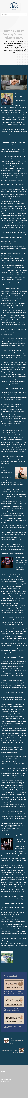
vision (14, 52)
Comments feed (6, 1079)
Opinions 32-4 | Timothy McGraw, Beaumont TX (11, 1009)
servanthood (17, 50)
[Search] (25, 14)
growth (6, 49)
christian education (10, 47)
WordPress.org (5, 1081)
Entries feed (4, 1077)
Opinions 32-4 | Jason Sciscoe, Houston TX (13, 1027)
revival (15, 49)
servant (11, 50)
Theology (19, 45)
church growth (20, 47)
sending (6, 50)
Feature (16, 43)
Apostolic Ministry (9, 43)
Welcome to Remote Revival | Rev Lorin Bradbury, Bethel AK (13, 992)
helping (10, 49)
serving (23, 50)
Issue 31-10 (22, 43)
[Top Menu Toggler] (25, 19)
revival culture (21, 49)
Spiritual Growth (11, 45)
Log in (2, 1075)
